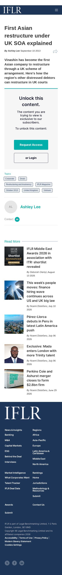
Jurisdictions (40, 483)
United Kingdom (31, 190)
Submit (36, 496)
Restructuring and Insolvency (18, 184)
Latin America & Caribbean (41, 452)
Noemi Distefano (38, 306)
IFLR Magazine (43, 184)
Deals (22, 179)
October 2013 (12, 190)
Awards (9, 504)
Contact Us (39, 504)
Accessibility (11, 538)
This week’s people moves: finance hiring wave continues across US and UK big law (41, 292)
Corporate (9, 179)
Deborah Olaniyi (38, 272)
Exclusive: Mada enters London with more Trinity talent (41, 350)
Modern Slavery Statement (18, 541)
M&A (7, 440)
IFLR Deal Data (12, 488)
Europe (37, 446)
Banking (9, 435)
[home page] (12, 10)
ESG (7, 451)
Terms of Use (26, 538)
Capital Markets (13, 446)
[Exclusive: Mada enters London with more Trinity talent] (14, 353)
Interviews (10, 462)
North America (40, 464)
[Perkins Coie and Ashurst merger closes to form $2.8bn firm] (14, 378)
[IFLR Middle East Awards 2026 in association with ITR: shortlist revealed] (14, 256)
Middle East (39, 459)
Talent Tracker (12, 483)
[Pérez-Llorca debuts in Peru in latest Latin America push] (14, 324)
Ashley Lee (30, 207)
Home (36, 477)
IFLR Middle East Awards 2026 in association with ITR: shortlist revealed (39, 258)
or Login (31, 158)
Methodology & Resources (41, 489)
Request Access (31, 144)
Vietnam (47, 190)
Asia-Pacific (39, 440)
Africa (36, 435)
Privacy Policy (41, 538)
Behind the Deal (13, 456)
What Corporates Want (17, 477)
